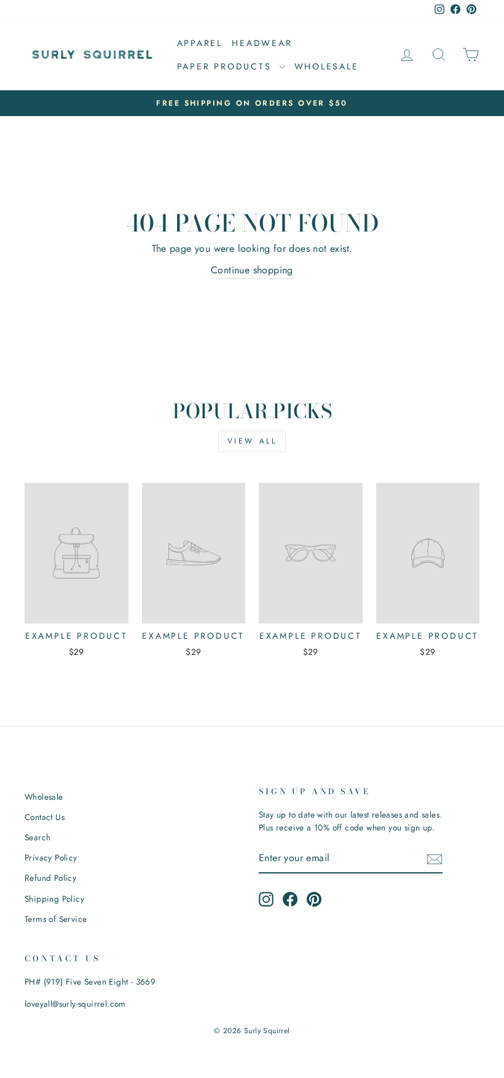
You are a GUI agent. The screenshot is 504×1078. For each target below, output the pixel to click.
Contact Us (45, 817)
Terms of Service (56, 919)
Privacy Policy (51, 857)
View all (252, 441)
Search (37, 837)
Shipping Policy (54, 898)
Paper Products (226, 66)
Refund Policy (50, 878)
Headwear (262, 43)
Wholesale (326, 66)
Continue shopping (252, 270)
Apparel (200, 43)
